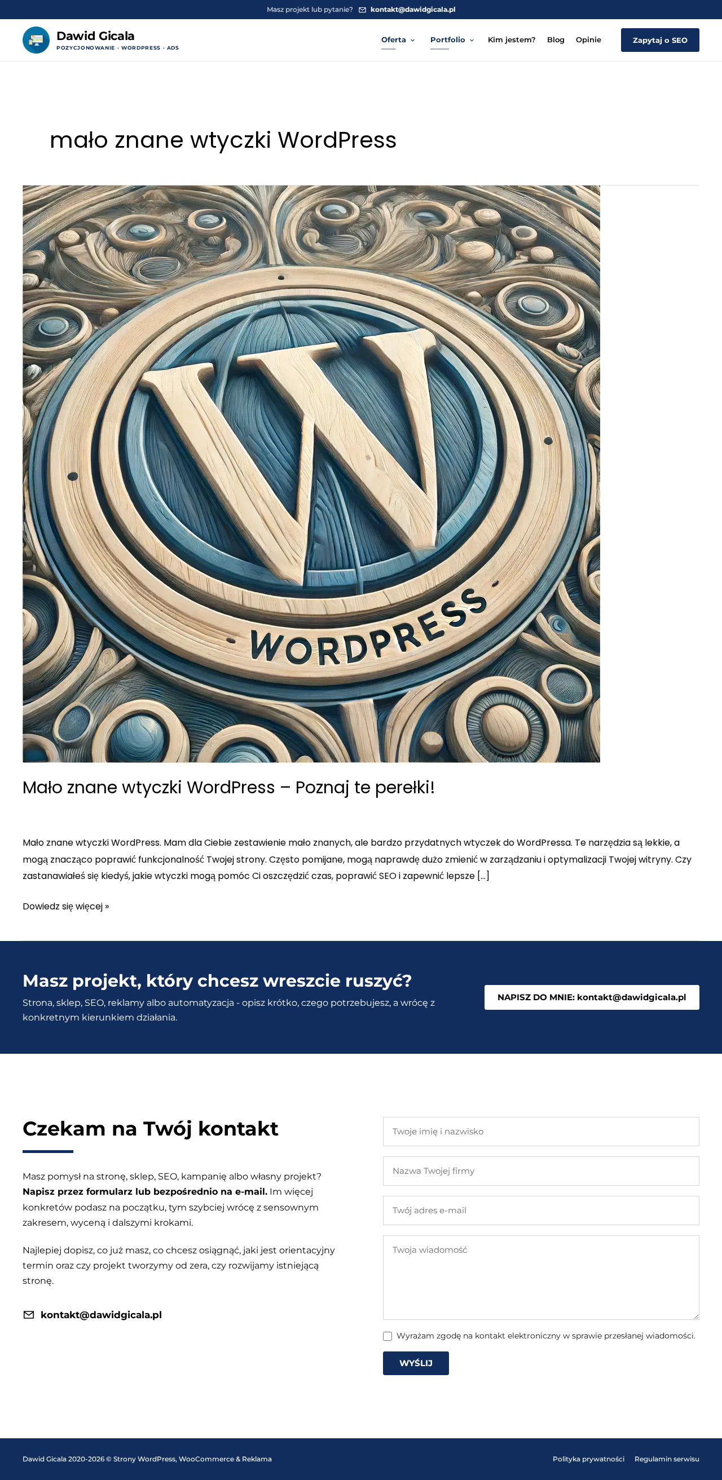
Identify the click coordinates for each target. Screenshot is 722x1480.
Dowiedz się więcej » (66, 907)
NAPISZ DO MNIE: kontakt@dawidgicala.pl (592, 997)
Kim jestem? (512, 39)
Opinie (588, 39)
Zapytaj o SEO (660, 40)
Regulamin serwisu (667, 1459)
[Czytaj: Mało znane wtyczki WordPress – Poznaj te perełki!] (311, 473)
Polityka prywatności (588, 1459)
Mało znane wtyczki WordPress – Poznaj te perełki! (229, 787)
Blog (556, 39)
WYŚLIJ (416, 1363)
